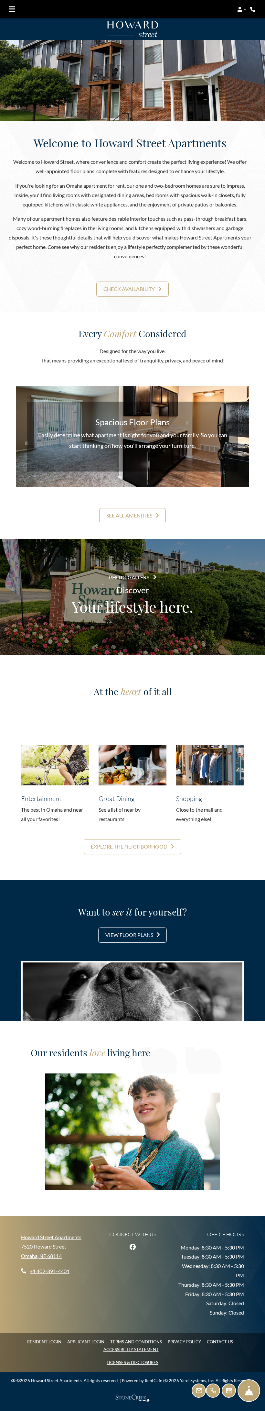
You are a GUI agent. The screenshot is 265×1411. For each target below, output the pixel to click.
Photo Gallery (130, 577)
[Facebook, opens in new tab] (132, 1246)
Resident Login (44, 1341)
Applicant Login (85, 1341)
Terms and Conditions (136, 1341)
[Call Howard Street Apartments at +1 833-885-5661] (253, 9)
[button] (242, 9)
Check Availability (129, 289)
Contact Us (220, 1341)
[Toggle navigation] (11, 9)
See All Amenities (129, 515)
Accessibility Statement (131, 1349)
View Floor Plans (129, 935)
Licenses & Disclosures (132, 1362)
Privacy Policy (184, 1341)
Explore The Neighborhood (129, 846)
